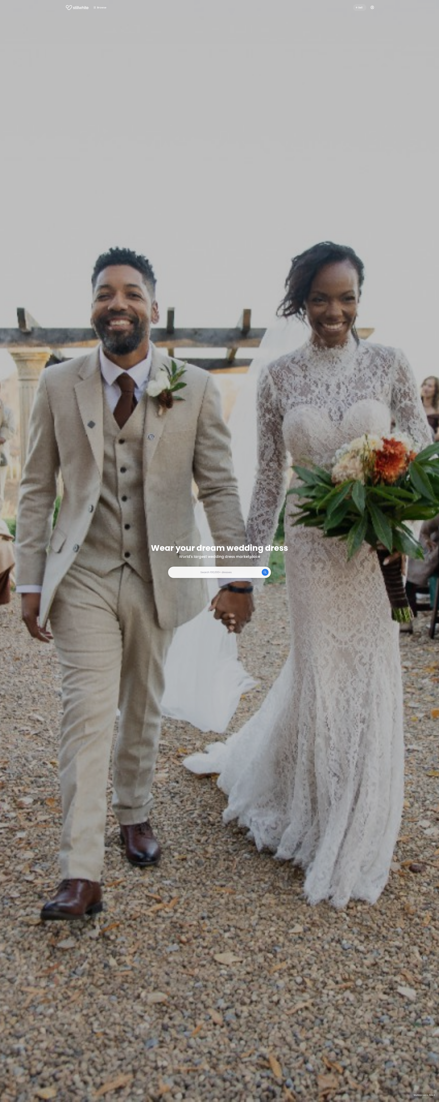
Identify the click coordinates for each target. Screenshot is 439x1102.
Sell (360, 7)
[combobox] (219, 572)
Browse (101, 7)
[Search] (265, 572)
